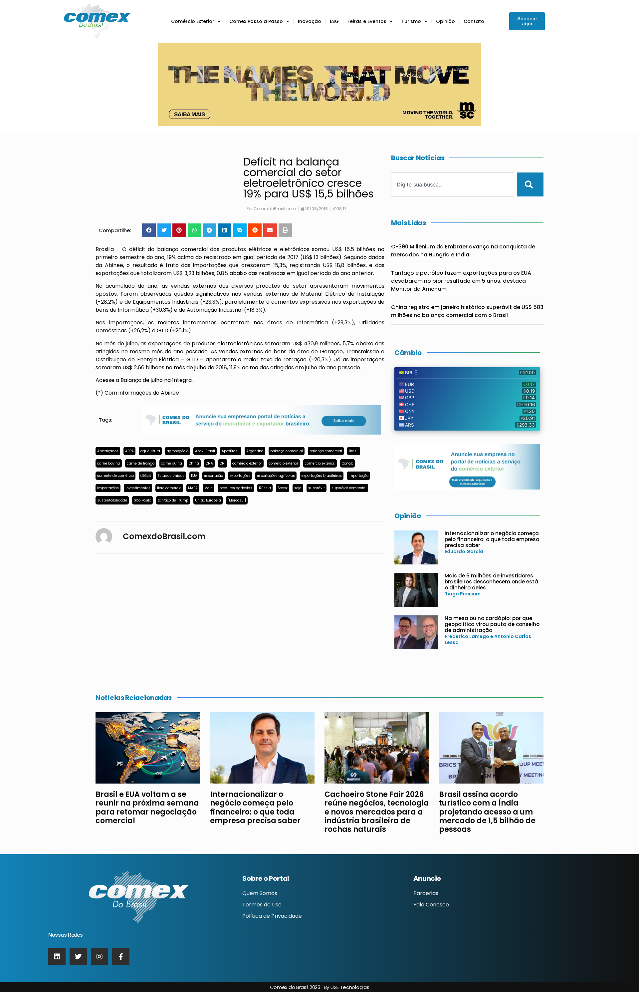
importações (108, 488)
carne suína (171, 463)
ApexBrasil (231, 451)
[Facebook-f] (120, 956)
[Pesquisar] (530, 184)
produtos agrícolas (235, 488)
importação (358, 475)
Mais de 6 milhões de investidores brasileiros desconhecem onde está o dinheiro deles (491, 581)
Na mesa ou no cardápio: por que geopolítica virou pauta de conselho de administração (492, 624)
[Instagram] (99, 956)
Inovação (309, 21)
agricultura (150, 451)
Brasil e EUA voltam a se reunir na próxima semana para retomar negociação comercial (147, 807)
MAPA (193, 488)
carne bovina (108, 463)
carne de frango (140, 463)
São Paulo (142, 500)
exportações (240, 475)
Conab (347, 463)
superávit (316, 488)
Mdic (208, 488)
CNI (223, 463)
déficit (145, 475)
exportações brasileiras (322, 475)
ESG (334, 21)
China (194, 463)
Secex (283, 488)
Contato (474, 21)
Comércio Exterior (192, 21)
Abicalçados (107, 451)
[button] (149, 230)
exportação (213, 475)
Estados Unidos (171, 475)
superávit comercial (348, 488)
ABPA (129, 451)
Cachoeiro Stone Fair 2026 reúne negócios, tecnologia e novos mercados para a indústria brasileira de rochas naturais (376, 812)
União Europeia (208, 500)
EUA (194, 475)
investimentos (137, 488)
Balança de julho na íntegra (156, 380)
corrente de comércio (115, 475)
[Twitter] (78, 956)
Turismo (411, 21)
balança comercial (286, 451)
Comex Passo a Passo (256, 21)
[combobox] (452, 184)
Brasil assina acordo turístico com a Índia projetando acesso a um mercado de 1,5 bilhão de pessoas (487, 812)
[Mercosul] (237, 500)
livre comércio (169, 488)
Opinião (445, 21)
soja (298, 488)
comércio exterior (247, 463)
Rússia (265, 488)
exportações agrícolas (276, 475)
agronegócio (177, 451)
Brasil (353, 451)
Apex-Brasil (205, 451)
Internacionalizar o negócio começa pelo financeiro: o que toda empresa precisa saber (492, 539)
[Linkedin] (57, 956)
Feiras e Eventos (366, 21)
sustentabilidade (112, 500)
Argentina (255, 451)
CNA (209, 463)
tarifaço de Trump (173, 500)
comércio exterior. (320, 463)
